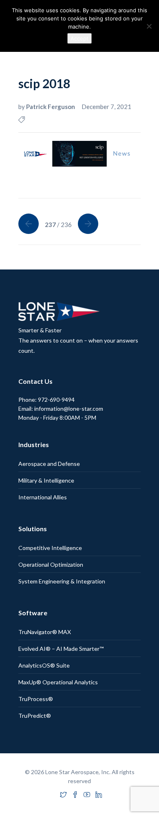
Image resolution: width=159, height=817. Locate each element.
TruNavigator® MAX (44, 631)
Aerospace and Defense (49, 463)
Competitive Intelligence (50, 547)
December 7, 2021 (106, 106)
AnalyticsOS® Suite (44, 665)
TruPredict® (34, 715)
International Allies (42, 497)
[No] (149, 26)
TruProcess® (35, 698)
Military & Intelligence (46, 480)
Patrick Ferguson (51, 106)
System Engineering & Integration (61, 581)
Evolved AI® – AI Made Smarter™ (61, 648)
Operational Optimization (50, 564)
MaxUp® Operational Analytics (58, 682)
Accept (79, 38)
